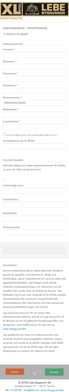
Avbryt (14, 371)
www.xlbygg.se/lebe (14, 328)
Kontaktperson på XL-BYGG (18, 140)
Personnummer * (12, 97)
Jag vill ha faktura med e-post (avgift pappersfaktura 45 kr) (31, 135)
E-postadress (10, 199)
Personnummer (11, 227)
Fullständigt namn (13, 185)
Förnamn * (9, 49)
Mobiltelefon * (11, 109)
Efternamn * (10, 61)
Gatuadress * (10, 73)
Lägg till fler (34, 250)
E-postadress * (11, 121)
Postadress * (10, 85)
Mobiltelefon (10, 213)
